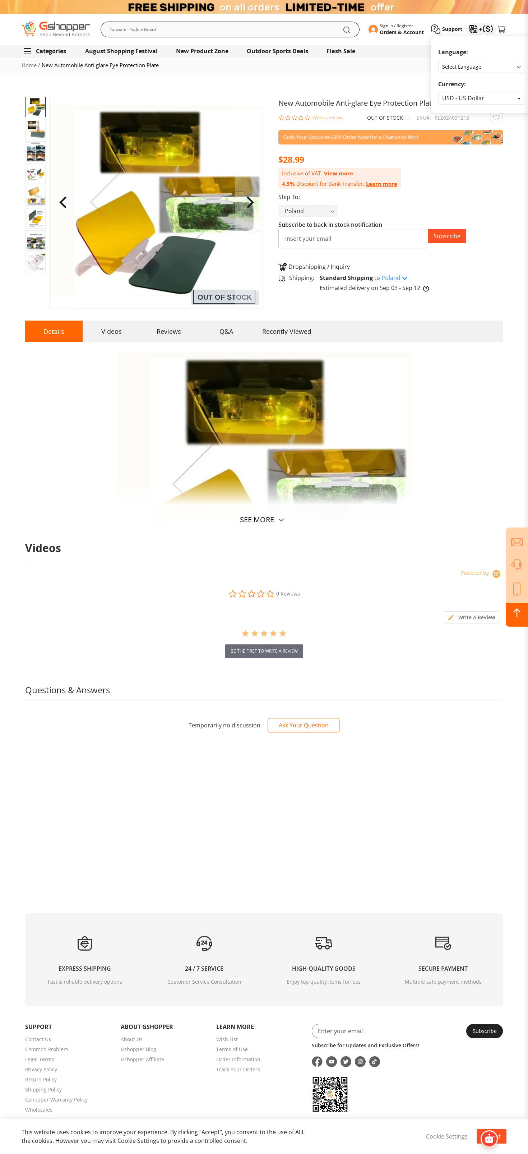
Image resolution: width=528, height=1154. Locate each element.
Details (53, 331)
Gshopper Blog (138, 1049)
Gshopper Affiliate (142, 1059)
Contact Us (38, 1039)
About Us (132, 1039)
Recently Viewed (286, 331)
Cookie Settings (447, 1136)
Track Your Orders (238, 1069)
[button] (481, 98)
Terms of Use (232, 1049)
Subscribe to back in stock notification (330, 225)
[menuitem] (48, 51)
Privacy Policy (41, 1069)
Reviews (169, 331)
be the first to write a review (264, 651)
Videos (111, 331)
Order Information (238, 1059)
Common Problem (46, 1049)
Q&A (226, 331)
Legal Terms (39, 1059)
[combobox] (230, 29)
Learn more (381, 184)
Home (29, 65)
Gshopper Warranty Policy (56, 1099)
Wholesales (38, 1109)
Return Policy (41, 1079)
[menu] (264, 51)
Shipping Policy (43, 1089)
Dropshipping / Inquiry (319, 267)
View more (338, 173)
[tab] (471, 617)
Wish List (227, 1039)
